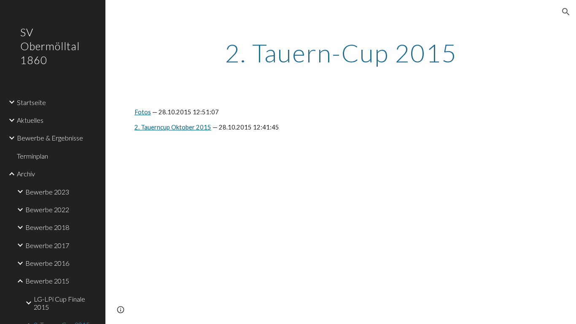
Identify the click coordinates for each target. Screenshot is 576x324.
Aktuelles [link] (30, 120)
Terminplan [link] (32, 156)
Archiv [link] (26, 174)
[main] (341, 52)
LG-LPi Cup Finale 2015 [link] (59, 303)
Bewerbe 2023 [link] (47, 192)
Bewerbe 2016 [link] (47, 263)
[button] (566, 12)
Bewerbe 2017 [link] (47, 245)
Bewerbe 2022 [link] (47, 209)
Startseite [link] (31, 102)
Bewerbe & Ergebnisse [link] (50, 138)
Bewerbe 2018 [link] (47, 227)
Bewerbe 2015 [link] (47, 281)
